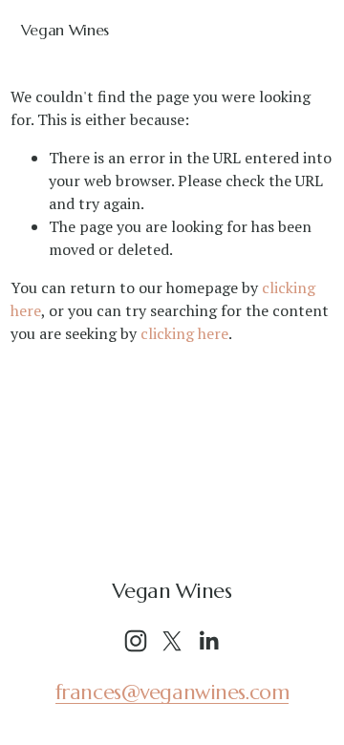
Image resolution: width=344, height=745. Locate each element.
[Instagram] (135, 640)
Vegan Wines (65, 29)
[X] (172, 640)
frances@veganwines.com (172, 692)
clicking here (184, 333)
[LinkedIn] (208, 640)
